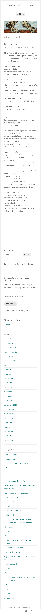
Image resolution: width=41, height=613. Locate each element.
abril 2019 (8, 383)
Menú (21, 14)
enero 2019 (8, 396)
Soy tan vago (10, 477)
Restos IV (9, 506)
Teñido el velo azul (12, 536)
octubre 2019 (9, 356)
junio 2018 (8, 427)
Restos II (8, 568)
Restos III (9, 594)
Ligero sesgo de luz (12, 564)
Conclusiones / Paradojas (15, 548)
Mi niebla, (11, 44)
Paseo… (8, 589)
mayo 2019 (8, 378)
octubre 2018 (9, 409)
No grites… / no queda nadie (16, 468)
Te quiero (9, 573)
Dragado (8, 527)
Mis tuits (7, 324)
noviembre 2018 (10, 405)
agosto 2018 (8, 418)
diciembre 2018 (10, 400)
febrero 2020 (9, 339)
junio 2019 (8, 374)
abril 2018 (8, 436)
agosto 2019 (8, 365)
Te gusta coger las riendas (15, 481)
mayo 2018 (8, 431)
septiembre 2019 (10, 361)
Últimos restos (11, 459)
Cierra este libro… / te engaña (16, 463)
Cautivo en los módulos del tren (17, 585)
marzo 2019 (8, 387)
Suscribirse (10, 304)
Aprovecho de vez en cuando (16, 493)
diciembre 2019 (10, 348)
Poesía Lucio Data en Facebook (18, 264)
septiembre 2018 (10, 414)
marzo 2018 (8, 440)
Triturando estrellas (13, 511)
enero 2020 (8, 343)
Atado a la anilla (11, 497)
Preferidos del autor (12, 515)
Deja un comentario (26, 48)
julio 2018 (8, 422)
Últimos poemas (10, 455)
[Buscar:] (13, 255)
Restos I (8, 531)
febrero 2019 (9, 392)
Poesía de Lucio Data (20, 5)
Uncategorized (10, 598)
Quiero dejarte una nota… (15, 552)
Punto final (9, 472)
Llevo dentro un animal (14, 502)
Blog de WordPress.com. (20, 607)
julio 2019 (8, 370)
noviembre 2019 (10, 352)
